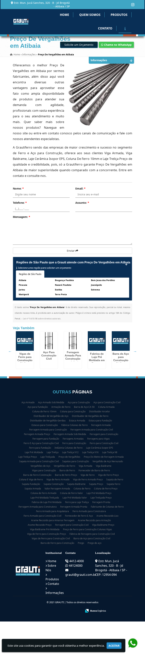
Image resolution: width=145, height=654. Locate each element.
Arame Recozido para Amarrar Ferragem (52, 520)
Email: (80, 188)
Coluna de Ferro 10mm (44, 411)
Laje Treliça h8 (109, 452)
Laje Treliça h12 (70, 452)
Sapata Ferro (113, 484)
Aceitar (114, 645)
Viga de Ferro (88, 475)
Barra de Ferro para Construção (57, 543)
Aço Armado (28, 402)
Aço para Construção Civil (106, 402)
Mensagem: (21, 217)
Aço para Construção (79, 402)
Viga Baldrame (103, 465)
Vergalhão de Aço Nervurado (108, 461)
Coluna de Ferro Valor (71, 493)
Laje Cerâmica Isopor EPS (99, 447)
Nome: (18, 188)
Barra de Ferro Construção (37, 475)
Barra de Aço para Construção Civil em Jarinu (121, 360)
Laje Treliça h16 (90, 452)
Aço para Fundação (38, 407)
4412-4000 (76, 561)
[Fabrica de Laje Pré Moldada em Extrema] (97, 341)
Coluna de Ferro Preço (105, 488)
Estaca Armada (77, 420)
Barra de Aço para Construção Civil (91, 538)
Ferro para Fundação (40, 447)
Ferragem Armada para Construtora (38, 506)
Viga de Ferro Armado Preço (88, 479)
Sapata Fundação (31, 484)
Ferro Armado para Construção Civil (42, 515)
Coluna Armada (106, 407)
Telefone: (20, 202)
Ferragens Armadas (73, 438)
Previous (10, 351)
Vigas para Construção (44, 470)
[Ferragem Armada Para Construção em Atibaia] (73, 340)
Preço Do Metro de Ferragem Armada (104, 456)
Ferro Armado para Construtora (89, 511)
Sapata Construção (54, 484)
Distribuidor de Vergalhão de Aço (51, 416)
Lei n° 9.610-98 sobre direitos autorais (41, 318)
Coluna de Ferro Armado (43, 493)
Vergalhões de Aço (40, 465)
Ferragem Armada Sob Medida (70, 434)
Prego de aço (94, 543)
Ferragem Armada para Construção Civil (91, 429)
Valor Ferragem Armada (57, 488)
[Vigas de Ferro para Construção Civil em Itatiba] (25, 341)
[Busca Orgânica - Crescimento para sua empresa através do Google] (95, 610)
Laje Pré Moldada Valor (74, 497)
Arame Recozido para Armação (94, 520)
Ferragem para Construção (104, 434)
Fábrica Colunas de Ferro (74, 425)
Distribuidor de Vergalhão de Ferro (90, 416)
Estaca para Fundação (100, 420)
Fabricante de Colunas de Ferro (107, 506)
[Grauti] (28, 570)
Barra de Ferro (67, 470)
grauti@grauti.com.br (80, 575)
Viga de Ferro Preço (108, 475)
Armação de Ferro (60, 407)
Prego (81, 543)
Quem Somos (89, 15)
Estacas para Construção (45, 425)
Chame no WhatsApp (117, 44)
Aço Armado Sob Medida (51, 402)
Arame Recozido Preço (40, 524)
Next (135, 351)
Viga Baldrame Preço (103, 524)
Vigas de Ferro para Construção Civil (51, 538)
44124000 (76, 565)
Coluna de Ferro (82, 488)
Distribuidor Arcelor (99, 411)
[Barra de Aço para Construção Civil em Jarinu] (121, 341)
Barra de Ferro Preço (66, 475)
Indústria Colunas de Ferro (69, 447)
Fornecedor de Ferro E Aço (79, 515)
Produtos (119, 15)
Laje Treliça (53, 452)
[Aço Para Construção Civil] (49, 340)
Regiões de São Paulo (30, 274)
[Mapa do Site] (42, 611)
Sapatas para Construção (75, 461)
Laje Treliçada (47, 456)
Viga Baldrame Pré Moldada (44, 529)
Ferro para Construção (74, 443)
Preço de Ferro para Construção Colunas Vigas (87, 529)
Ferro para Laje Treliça (77, 502)
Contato (105, 28)
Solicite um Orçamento (78, 44)
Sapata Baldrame (76, 484)
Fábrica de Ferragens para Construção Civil (92, 534)
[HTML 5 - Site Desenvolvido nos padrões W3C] (52, 611)
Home (64, 15)
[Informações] (125, 28)
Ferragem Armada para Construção (48, 429)
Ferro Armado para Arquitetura (52, 511)
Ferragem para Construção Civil (72, 524)
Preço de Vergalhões (69, 456)
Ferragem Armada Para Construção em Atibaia (73, 357)
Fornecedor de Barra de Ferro (94, 470)
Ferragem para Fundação (45, 438)
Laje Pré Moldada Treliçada (44, 497)
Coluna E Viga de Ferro (31, 479)
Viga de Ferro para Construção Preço (46, 534)
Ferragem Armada (101, 425)
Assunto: (82, 202)
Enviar (71, 250)
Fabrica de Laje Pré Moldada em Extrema (97, 358)
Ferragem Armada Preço (37, 434)
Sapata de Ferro (114, 479)
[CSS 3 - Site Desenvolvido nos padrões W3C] (65, 611)
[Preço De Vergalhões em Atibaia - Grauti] (20, 22)
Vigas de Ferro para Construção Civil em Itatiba (24, 360)
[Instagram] (132, 4)
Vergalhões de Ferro (64, 465)
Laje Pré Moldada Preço (98, 493)
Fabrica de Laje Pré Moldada (47, 502)
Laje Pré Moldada (34, 452)
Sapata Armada (33, 488)
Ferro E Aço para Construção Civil (41, 443)
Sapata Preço (96, 484)
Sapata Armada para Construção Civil (39, 461)
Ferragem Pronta (101, 502)
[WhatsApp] (131, 643)
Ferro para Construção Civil (104, 443)
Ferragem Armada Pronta (73, 506)
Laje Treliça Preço (27, 456)
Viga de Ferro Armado (57, 479)
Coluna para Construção (73, 411)
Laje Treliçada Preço (101, 497)
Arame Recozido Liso (107, 515)
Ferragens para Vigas (98, 438)
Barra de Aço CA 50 (84, 407)
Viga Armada (85, 465)
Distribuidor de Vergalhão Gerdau (48, 420)
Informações (55, 593)
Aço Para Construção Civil (48, 355)
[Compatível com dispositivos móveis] (78, 611)
